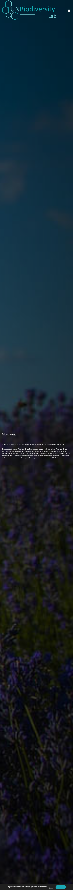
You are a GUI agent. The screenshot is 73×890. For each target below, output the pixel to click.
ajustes (51, 888)
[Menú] (68, 10)
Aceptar (60, 887)
